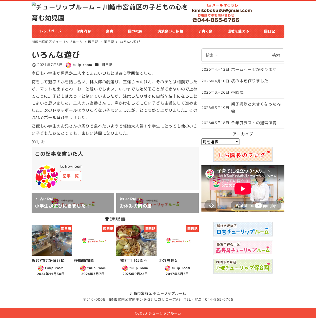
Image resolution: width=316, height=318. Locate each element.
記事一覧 (70, 176)
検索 (276, 55)
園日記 (106, 64)
